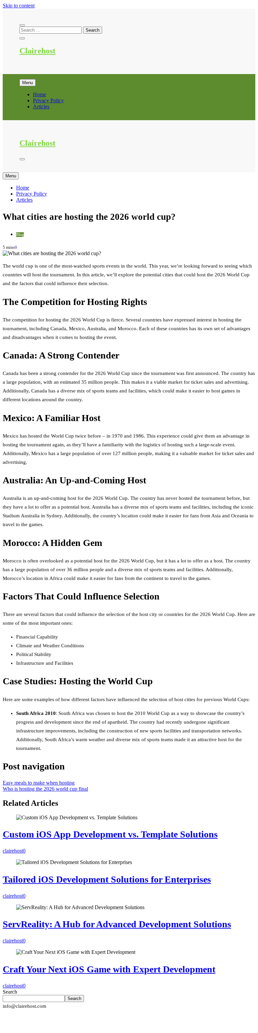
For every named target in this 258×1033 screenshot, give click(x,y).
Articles (41, 106)
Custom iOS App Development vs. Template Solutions (110, 834)
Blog (20, 234)
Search (10, 992)
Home (39, 94)
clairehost (13, 851)
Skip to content (19, 5)
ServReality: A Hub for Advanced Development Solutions (117, 924)
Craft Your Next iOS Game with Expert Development (109, 969)
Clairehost (37, 50)
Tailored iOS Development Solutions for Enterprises (107, 879)
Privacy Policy (48, 100)
